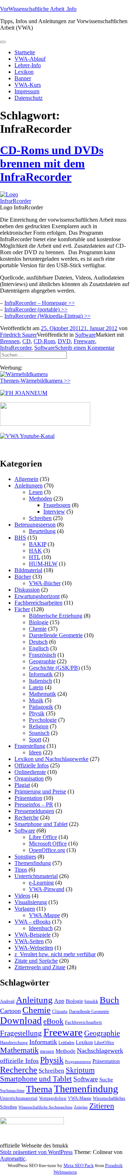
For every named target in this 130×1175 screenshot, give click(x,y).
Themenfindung (32, 863)
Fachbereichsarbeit (83, 1022)
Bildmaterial (28, 570)
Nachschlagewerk (100, 1050)
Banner (22, 78)
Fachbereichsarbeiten (38, 603)
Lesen (36, 492)
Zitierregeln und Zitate (39, 967)
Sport (35, 739)
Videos (22, 896)
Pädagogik (41, 707)
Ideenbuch (41, 928)
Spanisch (39, 733)
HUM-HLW (43, 564)
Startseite (24, 52)
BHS (20, 538)
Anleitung (34, 1000)
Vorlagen (24, 909)
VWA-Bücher (45, 583)
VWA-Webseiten (33, 948)
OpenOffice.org (47, 850)
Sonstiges (25, 856)
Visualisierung (30, 902)
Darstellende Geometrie (56, 635)
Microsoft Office (48, 843)
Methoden (40, 498)
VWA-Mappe (44, 915)
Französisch (42, 655)
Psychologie (43, 720)
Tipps (20, 870)
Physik (36, 713)
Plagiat (22, 785)
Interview (54, 511)
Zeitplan (81, 1107)
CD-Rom (44, 341)
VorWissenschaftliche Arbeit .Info (38, 9)
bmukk (91, 1001)
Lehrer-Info (27, 65)
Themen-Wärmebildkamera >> (35, 381)
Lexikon (24, 72)
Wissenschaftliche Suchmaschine (45, 1107)
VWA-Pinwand (46, 889)
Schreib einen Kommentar (84, 348)
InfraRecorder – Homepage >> (39, 303)
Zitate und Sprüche (36, 961)
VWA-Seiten (29, 941)
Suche (106, 1079)
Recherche (26, 817)
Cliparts (60, 1011)
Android (7, 1001)
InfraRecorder (15, 348)
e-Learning (41, 883)
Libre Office (43, 837)
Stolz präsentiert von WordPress (36, 1152)
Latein (36, 687)
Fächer (22, 609)
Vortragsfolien (52, 1098)
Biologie (38, 622)
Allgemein (26, 479)
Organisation (29, 778)
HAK (35, 551)
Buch (109, 1000)
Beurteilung (42, 531)
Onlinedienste (30, 772)
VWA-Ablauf (30, 59)
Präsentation (28, 798)
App (59, 1001)
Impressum (26, 91)
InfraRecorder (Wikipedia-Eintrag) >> (47, 316)
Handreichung (14, 1042)
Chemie (38, 629)
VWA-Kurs (27, 85)
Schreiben (40, 518)
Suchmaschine (12, 1090)
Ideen (35, 752)
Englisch (39, 648)
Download (21, 1020)
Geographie (42, 661)
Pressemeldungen (34, 811)
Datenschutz (28, 98)
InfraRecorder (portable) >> (36, 309)
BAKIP (37, 544)
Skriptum (80, 1070)
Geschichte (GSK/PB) (54, 668)
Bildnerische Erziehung (55, 616)
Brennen (10, 341)
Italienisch (40, 681)
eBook (53, 1021)
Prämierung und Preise (40, 791)
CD (26, 341)
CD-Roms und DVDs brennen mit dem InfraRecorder (51, 163)
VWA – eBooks (32, 922)
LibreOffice (104, 1042)
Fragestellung (29, 746)
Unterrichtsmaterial (36, 876)
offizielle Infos (19, 1060)
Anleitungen (28, 485)
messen (47, 1051)
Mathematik (42, 694)
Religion (38, 726)
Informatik (41, 674)
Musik (36, 700)
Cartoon (10, 1010)
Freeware (84, 341)
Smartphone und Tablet (41, 824)
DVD (64, 341)
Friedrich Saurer (18, 335)
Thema (39, 1089)
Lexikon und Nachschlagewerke (51, 759)
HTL (34, 557)
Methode (65, 1051)
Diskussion (27, 590)
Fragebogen (56, 505)
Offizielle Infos (31, 765)
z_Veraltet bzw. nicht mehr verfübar (55, 954)
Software (85, 335)
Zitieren (101, 1105)
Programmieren (78, 1062)
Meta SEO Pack (79, 1165)
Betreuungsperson (35, 524)
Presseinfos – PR (33, 804)
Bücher (22, 577)
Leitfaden (66, 1042)
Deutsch (38, 642)
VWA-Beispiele (32, 935)
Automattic (12, 1158)
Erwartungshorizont (37, 596)
